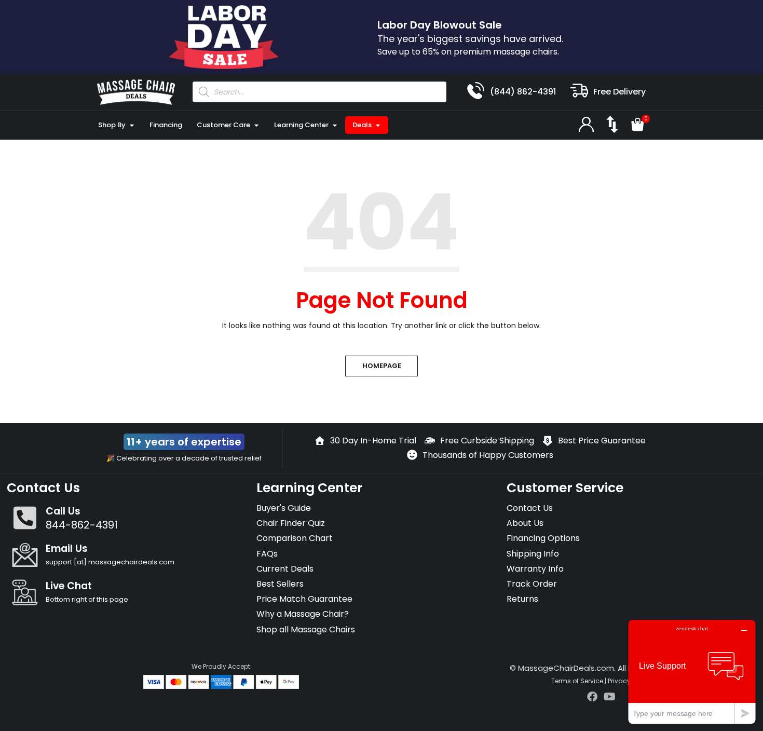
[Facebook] (592, 696)
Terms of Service (577, 680)
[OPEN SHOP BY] (131, 125)
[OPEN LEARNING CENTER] (334, 125)
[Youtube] (609, 696)
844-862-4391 (82, 525)
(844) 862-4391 (523, 92)
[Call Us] (25, 518)
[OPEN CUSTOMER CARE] (256, 125)
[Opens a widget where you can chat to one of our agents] (691, 671)
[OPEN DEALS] (377, 125)
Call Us (63, 511)
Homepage (381, 366)
